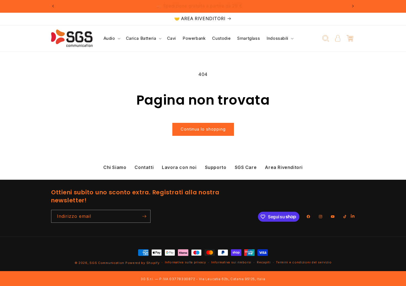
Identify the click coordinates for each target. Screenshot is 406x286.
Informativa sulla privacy (185, 262)
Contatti (144, 167)
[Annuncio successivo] (353, 6)
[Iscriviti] (144, 216)
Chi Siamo (114, 167)
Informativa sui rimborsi (231, 262)
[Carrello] (350, 38)
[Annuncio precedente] (53, 6)
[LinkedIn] (353, 216)
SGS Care (246, 167)
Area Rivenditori (284, 167)
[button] (111, 38)
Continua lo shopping (203, 129)
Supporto (215, 167)
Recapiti (264, 262)
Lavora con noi (179, 167)
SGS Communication (106, 263)
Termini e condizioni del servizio (303, 262)
